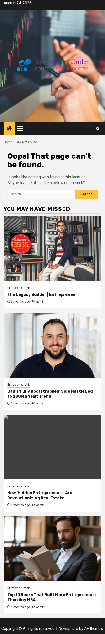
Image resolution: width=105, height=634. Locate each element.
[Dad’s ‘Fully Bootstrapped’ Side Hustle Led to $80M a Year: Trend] (52, 345)
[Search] (98, 128)
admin (40, 301)
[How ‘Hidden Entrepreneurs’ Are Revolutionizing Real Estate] (52, 447)
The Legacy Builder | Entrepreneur (42, 294)
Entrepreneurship (18, 288)
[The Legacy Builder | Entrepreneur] (52, 248)
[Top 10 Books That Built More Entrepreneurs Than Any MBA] (52, 548)
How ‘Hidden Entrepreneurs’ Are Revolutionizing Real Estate (39, 495)
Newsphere (68, 628)
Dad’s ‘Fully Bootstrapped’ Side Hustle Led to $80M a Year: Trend (50, 394)
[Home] (9, 128)
